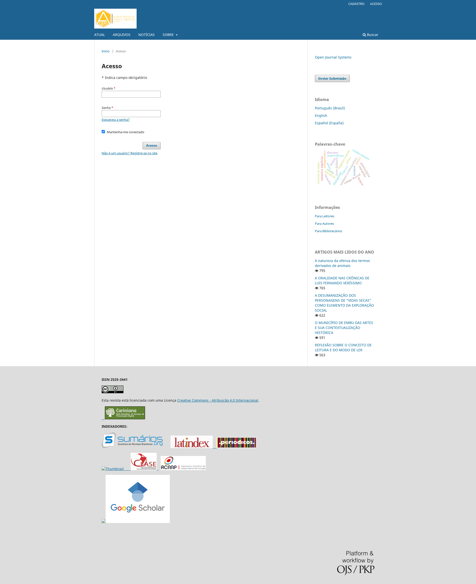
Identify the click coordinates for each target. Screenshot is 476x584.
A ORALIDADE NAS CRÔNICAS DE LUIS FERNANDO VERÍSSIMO (342, 280)
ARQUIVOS (121, 34)
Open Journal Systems (333, 57)
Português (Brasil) (330, 108)
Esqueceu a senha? (116, 119)
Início (106, 51)
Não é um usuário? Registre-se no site (129, 153)
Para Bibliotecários (328, 231)
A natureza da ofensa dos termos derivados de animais (342, 263)
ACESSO (376, 3)
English (321, 115)
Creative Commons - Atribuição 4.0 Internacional (217, 400)
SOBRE (169, 34)
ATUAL (99, 34)
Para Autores (324, 223)
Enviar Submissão (332, 78)
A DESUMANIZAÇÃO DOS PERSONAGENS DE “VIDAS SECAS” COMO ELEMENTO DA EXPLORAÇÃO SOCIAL (344, 303)
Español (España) (329, 123)
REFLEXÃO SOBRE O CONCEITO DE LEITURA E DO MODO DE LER (343, 347)
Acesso (151, 145)
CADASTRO (356, 3)
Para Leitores (324, 216)
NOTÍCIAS (146, 34)
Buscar (372, 34)
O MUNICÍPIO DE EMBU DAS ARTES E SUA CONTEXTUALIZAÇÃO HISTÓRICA (344, 327)
